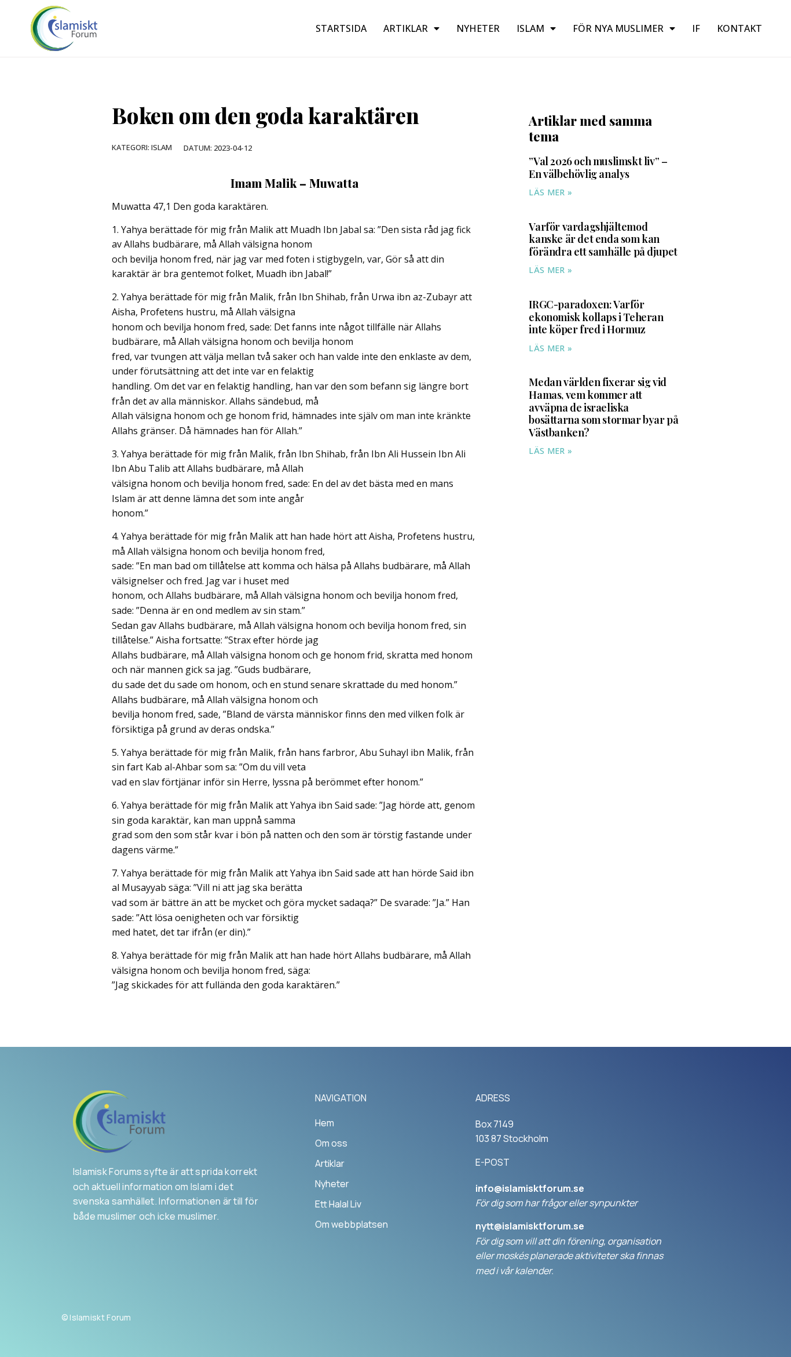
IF (696, 28)
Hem (324, 1123)
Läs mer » (550, 192)
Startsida (341, 28)
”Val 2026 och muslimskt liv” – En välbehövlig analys (598, 167)
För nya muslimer (618, 28)
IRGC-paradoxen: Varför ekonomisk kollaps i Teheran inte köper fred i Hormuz (596, 316)
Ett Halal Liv (338, 1204)
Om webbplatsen (351, 1224)
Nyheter (478, 28)
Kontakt (739, 28)
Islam (530, 28)
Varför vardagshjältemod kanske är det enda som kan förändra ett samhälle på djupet (603, 239)
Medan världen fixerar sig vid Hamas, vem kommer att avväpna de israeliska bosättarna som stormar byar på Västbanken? (603, 407)
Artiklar (405, 28)
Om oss (331, 1143)
